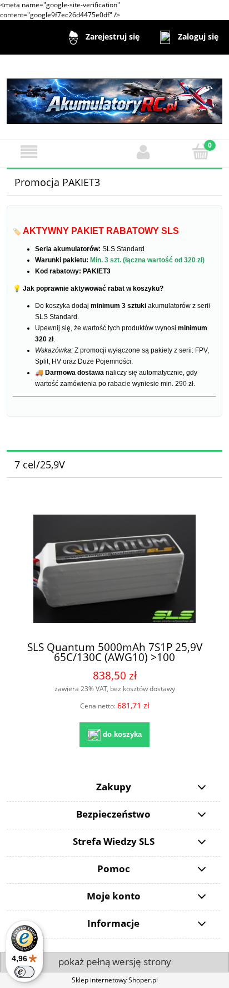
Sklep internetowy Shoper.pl (115, 980)
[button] (28, 152)
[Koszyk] (200, 151)
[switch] (24, 972)
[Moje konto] (143, 152)
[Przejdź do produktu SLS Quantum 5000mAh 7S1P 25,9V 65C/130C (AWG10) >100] (114, 569)
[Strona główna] (114, 96)
